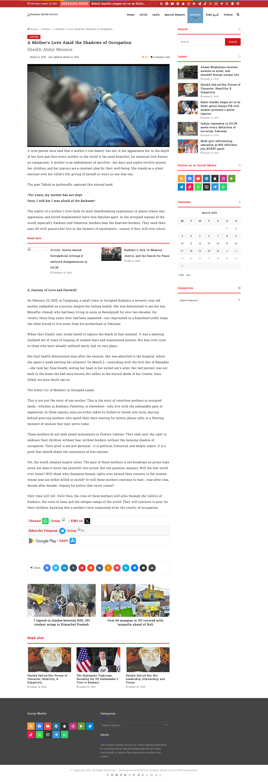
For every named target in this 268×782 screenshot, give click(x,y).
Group (55, 521)
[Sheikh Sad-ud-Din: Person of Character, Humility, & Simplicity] (49, 659)
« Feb (181, 275)
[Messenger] (134, 568)
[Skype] (125, 568)
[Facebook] (47, 568)
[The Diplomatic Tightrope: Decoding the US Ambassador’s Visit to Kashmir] (98, 659)
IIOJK (143, 15)
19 (200, 251)
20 (209, 251)
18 (191, 251)
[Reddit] (90, 568)
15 (227, 243)
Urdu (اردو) (212, 15)
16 (236, 243)
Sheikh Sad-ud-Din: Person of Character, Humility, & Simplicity (47, 679)
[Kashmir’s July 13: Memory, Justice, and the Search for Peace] (111, 254)
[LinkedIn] (64, 568)
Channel (35, 521)
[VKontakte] (99, 568)
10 (182, 243)
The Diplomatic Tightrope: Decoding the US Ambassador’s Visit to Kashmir (97, 679)
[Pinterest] (82, 568)
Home (131, 15)
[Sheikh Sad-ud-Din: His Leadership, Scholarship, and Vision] (148, 659)
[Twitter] (55, 568)
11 (191, 243)
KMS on (77, 521)
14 (218, 243)
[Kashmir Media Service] (42, 14)
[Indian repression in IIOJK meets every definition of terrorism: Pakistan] (188, 129)
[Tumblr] (73, 568)
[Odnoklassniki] (108, 568)
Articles (195, 15)
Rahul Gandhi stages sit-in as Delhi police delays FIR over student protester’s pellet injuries (220, 108)
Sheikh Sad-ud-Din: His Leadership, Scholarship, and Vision (145, 679)
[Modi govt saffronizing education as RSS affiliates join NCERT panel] (188, 146)
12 (200, 243)
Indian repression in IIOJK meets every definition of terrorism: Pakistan (145, 3)
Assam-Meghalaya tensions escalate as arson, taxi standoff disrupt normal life (220, 71)
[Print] (152, 568)
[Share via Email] (143, 568)
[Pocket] (117, 568)
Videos (228, 15)
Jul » (188, 275)
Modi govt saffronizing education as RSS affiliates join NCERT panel (219, 145)
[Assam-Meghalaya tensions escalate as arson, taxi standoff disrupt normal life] (188, 72)
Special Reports (175, 15)
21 (218, 251)
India (156, 15)
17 (182, 251)
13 (209, 243)
